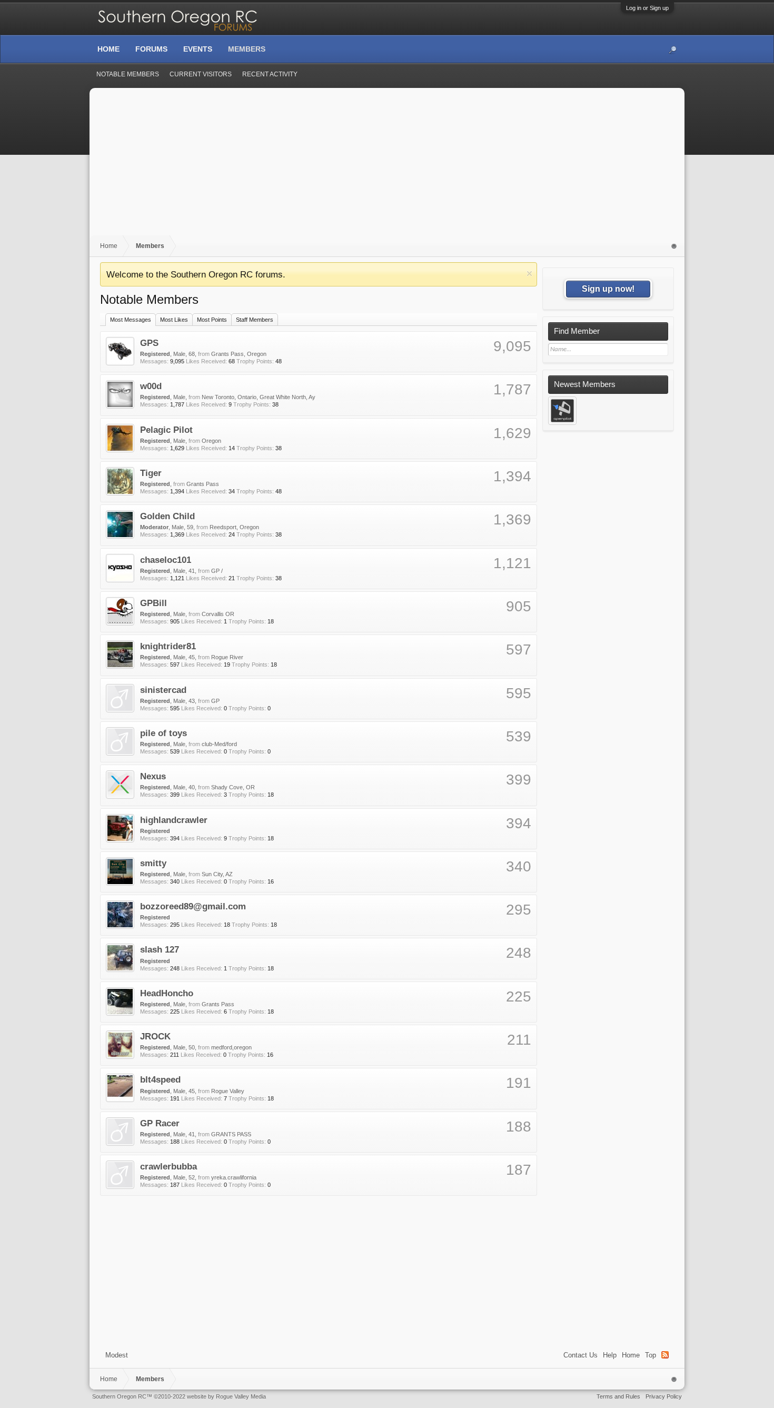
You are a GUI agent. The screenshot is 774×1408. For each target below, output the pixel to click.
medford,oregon (231, 1047)
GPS (149, 343)
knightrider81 (168, 646)
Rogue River (227, 657)
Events (197, 49)
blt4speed (160, 1079)
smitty (153, 863)
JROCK (155, 1036)
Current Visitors (201, 74)
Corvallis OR (218, 614)
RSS (665, 1355)
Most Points (212, 319)
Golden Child (167, 516)
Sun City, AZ (217, 874)
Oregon (211, 441)
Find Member (577, 331)
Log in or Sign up (647, 8)
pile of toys (163, 733)
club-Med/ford (219, 744)
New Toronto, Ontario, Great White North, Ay (258, 397)
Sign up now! (608, 288)
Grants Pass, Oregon (238, 354)
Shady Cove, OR (233, 787)
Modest (116, 1355)
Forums (151, 49)
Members (246, 49)
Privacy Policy (664, 1396)
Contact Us (580, 1355)
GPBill (153, 603)
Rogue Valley (227, 1091)
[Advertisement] (387, 167)
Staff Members (254, 319)
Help (610, 1355)
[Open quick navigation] (674, 246)
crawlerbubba (168, 1166)
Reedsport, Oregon (234, 527)
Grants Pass (202, 484)
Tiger (151, 473)
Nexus (153, 776)
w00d (151, 386)
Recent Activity (269, 74)
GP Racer (160, 1123)
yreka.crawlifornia (233, 1177)
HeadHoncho (166, 993)
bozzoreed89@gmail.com (193, 906)
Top (650, 1355)
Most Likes (174, 319)
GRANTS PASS (231, 1134)
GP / (217, 571)
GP (215, 701)
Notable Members (127, 74)
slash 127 (159, 949)
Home (631, 1355)
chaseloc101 (165, 559)
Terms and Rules (618, 1396)
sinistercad (163, 690)
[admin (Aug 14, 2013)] (562, 410)
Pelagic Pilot (166, 429)
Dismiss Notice (529, 273)
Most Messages (130, 319)
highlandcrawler (173, 820)
